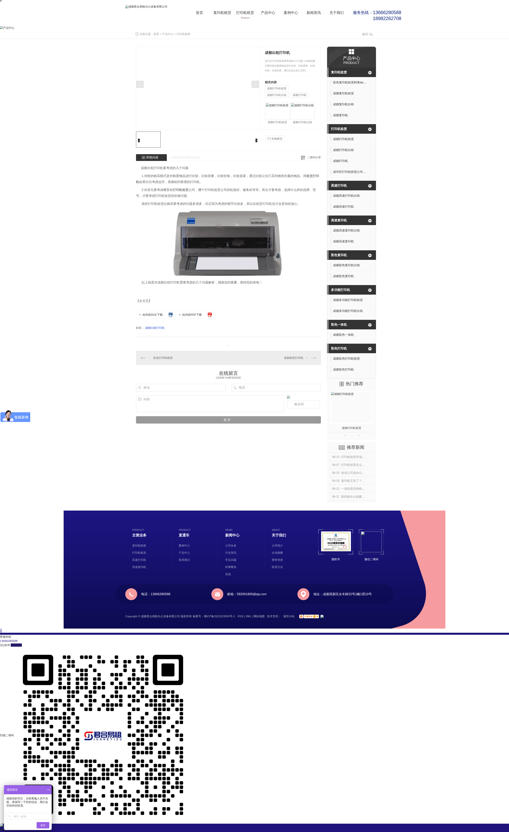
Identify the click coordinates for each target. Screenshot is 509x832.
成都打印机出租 (277, 95)
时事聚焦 (230, 567)
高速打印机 (339, 185)
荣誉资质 (277, 559)
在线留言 (277, 138)
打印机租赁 (245, 15)
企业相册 (277, 552)
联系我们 (184, 559)
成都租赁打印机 (293, 357)
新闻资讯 (314, 15)
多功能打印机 (340, 289)
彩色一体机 (339, 324)
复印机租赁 (222, 15)
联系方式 (277, 567)
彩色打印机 (339, 348)
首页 (199, 15)
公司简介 (277, 545)
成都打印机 (300, 95)
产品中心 (268, 15)
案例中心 (291, 15)
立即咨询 (16, 645)
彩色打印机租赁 (163, 357)
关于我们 (336, 15)
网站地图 (259, 616)
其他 (228, 574)
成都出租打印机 (155, 327)
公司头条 (230, 545)
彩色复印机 (339, 255)
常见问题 (230, 559)
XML (248, 616)
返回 (365, 34)
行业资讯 (230, 552)
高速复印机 (339, 220)
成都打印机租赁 (277, 88)
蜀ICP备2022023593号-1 (219, 616)
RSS (240, 616)
